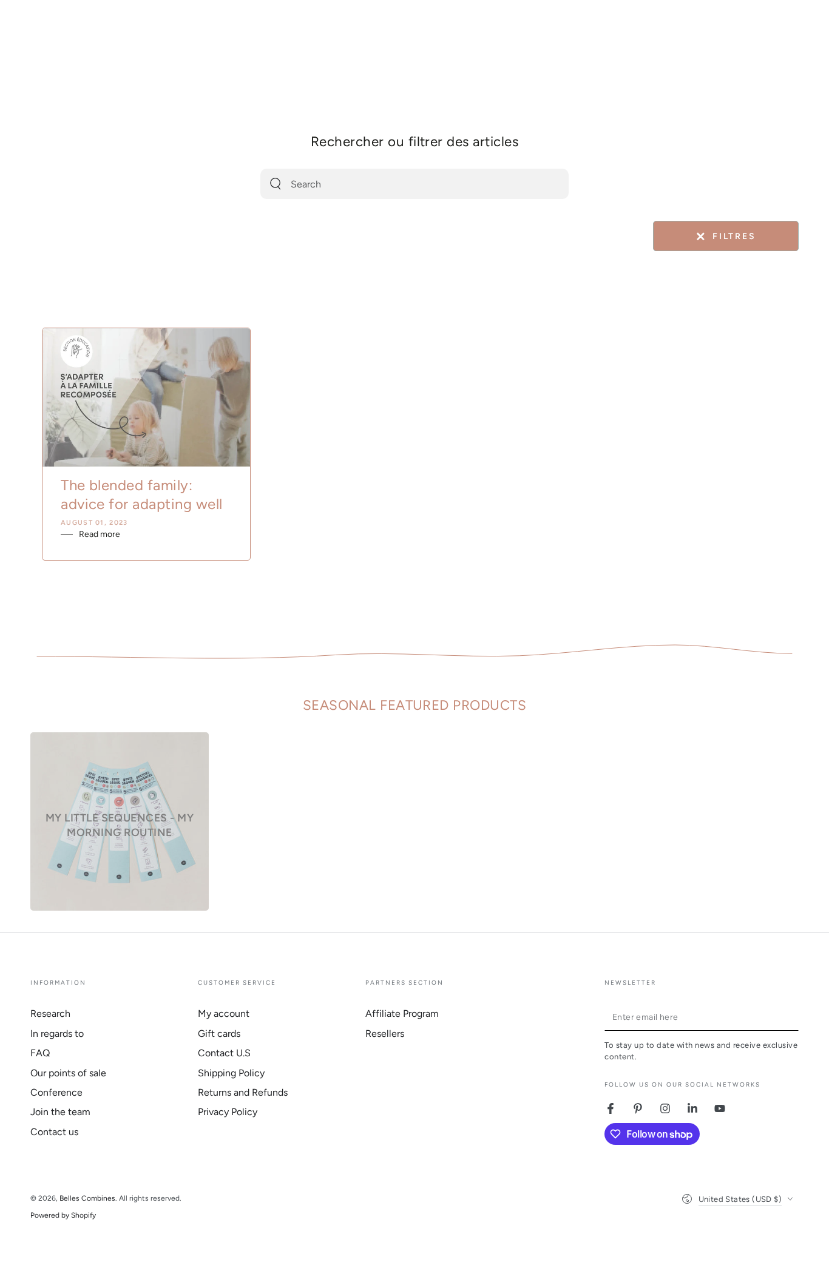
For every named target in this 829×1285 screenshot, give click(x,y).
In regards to (57, 1033)
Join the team (60, 1112)
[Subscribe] (792, 1016)
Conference (56, 1092)
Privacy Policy (227, 1112)
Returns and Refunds (243, 1092)
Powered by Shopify (63, 1215)
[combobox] (400, 184)
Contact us (54, 1132)
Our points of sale (68, 1073)
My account (223, 1013)
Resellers (384, 1033)
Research (50, 1013)
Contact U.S (224, 1053)
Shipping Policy (231, 1073)
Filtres (725, 236)
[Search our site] (275, 184)
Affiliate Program (402, 1013)
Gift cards (219, 1033)
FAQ (40, 1053)
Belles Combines (87, 1198)
